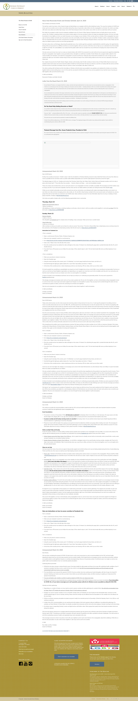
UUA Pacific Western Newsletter (26, 37)
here (111, 187)
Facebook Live (84, 433)
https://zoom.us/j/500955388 (56, 210)
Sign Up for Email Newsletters (25, 40)
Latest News (21, 27)
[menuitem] (96, 6)
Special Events (22, 32)
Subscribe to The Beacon (99, 671)
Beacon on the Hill (23, 24)
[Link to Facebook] (128, 1)
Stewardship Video (55, 384)
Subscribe (21, 651)
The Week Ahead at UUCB (25, 20)
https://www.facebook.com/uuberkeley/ (57, 338)
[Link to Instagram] (130, 1)
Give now (21, 654)
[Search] (133, 6)
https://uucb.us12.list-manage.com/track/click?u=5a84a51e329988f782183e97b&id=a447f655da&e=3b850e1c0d (75, 240)
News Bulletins (25, 13)
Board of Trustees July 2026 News (96, 683)
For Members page (103, 657)
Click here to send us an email (26, 649)
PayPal (44, 277)
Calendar (110, 1)
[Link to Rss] (134, 1)
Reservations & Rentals (118, 1)
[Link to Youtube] (132, 1)
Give (125, 1)
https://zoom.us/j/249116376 (89, 228)
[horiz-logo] (14, 6)
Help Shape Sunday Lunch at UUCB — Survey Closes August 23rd (102, 674)
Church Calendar (22, 29)
